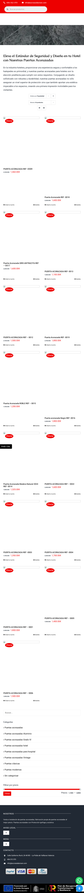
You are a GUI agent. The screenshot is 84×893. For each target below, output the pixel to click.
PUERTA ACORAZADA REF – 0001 (18, 627)
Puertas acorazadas (14, 727)
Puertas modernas (13, 769)
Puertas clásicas (12, 763)
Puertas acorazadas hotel (16, 745)
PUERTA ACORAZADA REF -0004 (59, 552)
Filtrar (7, 793)
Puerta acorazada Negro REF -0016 (60, 418)
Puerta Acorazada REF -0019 (57, 337)
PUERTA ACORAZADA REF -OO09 (17, 169)
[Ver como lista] (44, 108)
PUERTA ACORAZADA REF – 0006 (18, 693)
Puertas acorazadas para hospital (20, 751)
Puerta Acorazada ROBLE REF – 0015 (19, 403)
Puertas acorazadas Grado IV (18, 739)
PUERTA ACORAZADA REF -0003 (17, 552)
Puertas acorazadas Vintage (17, 757)
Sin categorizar (11, 775)
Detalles (37, 205)
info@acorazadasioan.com (17, 863)
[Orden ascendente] (53, 96)
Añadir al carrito (9, 205)
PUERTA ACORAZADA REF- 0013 (59, 271)
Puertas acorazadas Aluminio (18, 733)
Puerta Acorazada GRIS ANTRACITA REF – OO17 (21, 264)
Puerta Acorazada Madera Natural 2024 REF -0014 (20, 485)
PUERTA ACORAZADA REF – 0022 (59, 484)
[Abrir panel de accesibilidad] (79, 888)
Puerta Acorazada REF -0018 (57, 197)
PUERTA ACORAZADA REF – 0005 (59, 618)
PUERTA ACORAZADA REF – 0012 (18, 337)
